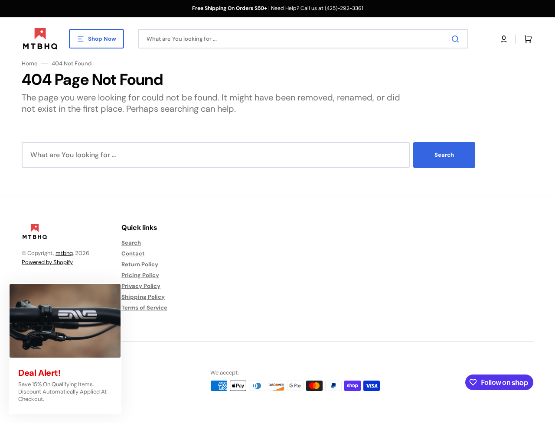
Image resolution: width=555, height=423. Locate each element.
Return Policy (139, 264)
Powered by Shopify (47, 262)
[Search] (457, 38)
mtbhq (64, 253)
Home (30, 63)
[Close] (114, 290)
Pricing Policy (140, 275)
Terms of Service (144, 307)
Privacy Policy (140, 286)
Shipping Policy (143, 296)
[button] (503, 38)
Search (444, 154)
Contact (133, 253)
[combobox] (303, 38)
